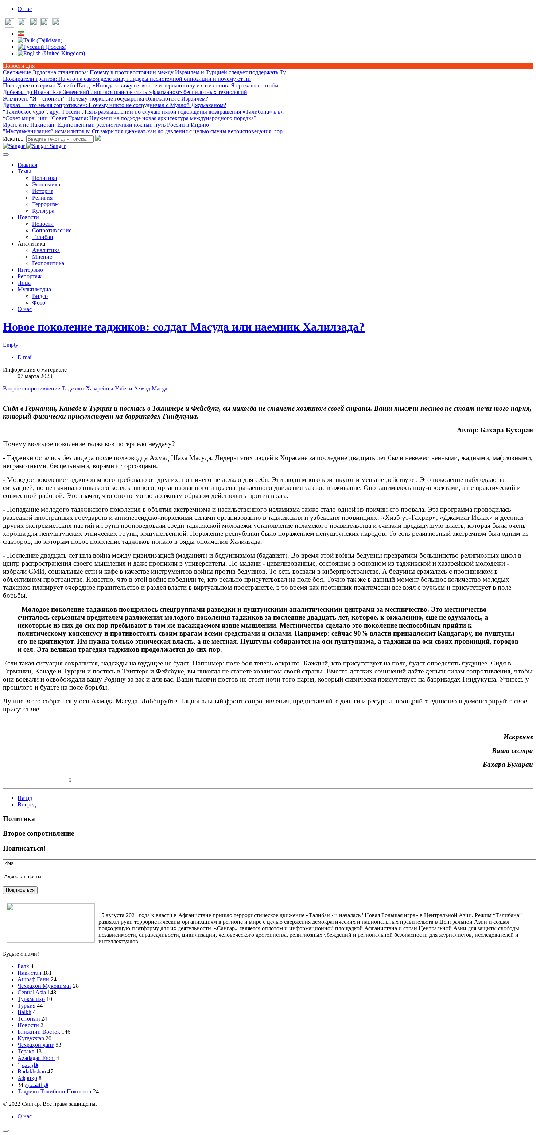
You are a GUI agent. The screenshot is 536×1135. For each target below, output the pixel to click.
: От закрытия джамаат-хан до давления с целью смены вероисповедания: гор (143, 131)
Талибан (42, 237)
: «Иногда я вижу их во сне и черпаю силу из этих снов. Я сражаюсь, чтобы (141, 85)
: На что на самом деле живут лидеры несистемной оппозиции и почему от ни (127, 79)
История (42, 191)
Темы (24, 171)
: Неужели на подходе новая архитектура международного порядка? (129, 118)
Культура (43, 211)
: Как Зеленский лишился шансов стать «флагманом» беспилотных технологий (125, 92)
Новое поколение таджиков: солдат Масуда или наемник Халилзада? (184, 326)
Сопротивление (51, 230)
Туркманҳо (31, 999)
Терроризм (45, 204)
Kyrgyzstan (31, 1038)
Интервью (30, 270)
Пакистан (30, 973)
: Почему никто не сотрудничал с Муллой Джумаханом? (114, 105)
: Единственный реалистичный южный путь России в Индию (106, 125)
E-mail (25, 357)
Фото (38, 302)
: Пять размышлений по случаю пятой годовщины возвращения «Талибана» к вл (143, 112)
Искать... (14, 139)
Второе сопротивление (32, 388)
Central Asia (32, 992)
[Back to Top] (6, 1131)
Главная (27, 165)
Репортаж (30, 276)
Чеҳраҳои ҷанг (36, 1045)
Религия (42, 198)
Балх (23, 966)
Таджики (74, 388)
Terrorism (29, 1019)
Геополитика (48, 263)
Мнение (42, 257)
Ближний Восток (39, 1032)
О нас (25, 9)
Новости (28, 217)
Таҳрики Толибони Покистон (55, 1091)
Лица (24, 283)
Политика (44, 178)
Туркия (26, 1005)
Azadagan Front (36, 1058)
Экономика (46, 184)
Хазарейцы (100, 388)
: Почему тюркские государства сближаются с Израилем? (105, 98)
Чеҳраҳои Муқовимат (44, 986)
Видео (40, 296)
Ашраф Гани (33, 979)
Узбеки (124, 388)
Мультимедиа (34, 289)
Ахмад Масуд (150, 388)
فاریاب (30, 1065)
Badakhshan (32, 1071)
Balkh (24, 1012)
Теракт (26, 1051)
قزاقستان (36, 1085)
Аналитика (46, 250)
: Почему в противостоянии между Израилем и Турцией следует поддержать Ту (144, 72)
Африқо (27, 1078)
